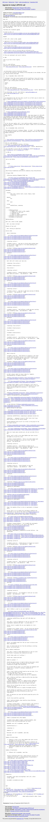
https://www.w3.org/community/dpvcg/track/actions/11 (23, 457)
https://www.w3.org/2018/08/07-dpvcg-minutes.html (22, 177)
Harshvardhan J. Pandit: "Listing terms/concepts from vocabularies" (30, 809)
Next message (18, 9)
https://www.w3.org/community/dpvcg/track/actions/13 (23, 553)
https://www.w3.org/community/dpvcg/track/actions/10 (23, 368)
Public (16, 2)
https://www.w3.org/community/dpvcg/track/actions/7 (23, 301)
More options (27, 7)
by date (23, 814)
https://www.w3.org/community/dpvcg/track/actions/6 (23, 282)
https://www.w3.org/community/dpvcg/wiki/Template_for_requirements (27, 488)
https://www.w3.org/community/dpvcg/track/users (22, 636)
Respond (22, 7)
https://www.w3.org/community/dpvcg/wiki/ (25, 481)
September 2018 (34, 2)
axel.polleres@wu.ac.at (18, 12)
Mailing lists (11, 2)
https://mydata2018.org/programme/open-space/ (18, 111)
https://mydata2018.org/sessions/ (17, 392)
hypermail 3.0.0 (20, 818)
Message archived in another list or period (19, 811)
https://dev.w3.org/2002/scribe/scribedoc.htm (21, 765)
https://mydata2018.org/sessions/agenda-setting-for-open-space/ (26, 410)
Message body (15, 7)
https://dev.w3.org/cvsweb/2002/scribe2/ (20, 769)
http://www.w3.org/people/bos (13, 790)
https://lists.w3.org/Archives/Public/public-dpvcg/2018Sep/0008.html (21, 42)
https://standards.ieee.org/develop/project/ (26, 577)
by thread (27, 814)
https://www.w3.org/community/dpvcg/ (30, 706)
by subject (32, 814)
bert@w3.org (26, 148)
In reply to (33, 9)
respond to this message (16, 813)
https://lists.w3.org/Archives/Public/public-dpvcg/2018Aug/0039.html (21, 43)
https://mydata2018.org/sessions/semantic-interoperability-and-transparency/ (23, 52)
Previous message (26, 9)
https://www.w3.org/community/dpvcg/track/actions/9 (23, 347)
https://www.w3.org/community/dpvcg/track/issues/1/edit (24, 711)
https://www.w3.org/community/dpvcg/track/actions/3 (23, 255)
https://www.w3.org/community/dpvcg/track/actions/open (17, 48)
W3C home (5, 2)
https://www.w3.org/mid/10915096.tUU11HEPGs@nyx (22, 181)
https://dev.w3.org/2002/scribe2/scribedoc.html (22, 760)
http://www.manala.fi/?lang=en (16, 377)
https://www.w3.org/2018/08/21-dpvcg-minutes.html (19, 154)
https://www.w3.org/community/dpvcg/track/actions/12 (17, 477)
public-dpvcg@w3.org (24, 2)
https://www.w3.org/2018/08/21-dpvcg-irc (20, 185)
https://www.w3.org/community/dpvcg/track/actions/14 (17, 573)
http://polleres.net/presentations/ (15, 139)
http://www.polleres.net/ (12, 66)
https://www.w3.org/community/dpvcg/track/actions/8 (23, 319)
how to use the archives (13, 816)
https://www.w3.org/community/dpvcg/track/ (25, 248)
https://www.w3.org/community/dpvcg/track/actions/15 (23, 603)
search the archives (23, 816)
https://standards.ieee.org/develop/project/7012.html (23, 584)
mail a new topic (26, 813)
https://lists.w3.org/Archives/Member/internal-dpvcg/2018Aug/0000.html (22, 33)
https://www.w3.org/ (15, 166)
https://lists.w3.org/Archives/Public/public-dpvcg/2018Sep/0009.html (21, 51)
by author (38, 814)
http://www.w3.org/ (36, 788)
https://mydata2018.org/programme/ (17, 425)
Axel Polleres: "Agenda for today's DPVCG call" (23, 808)
